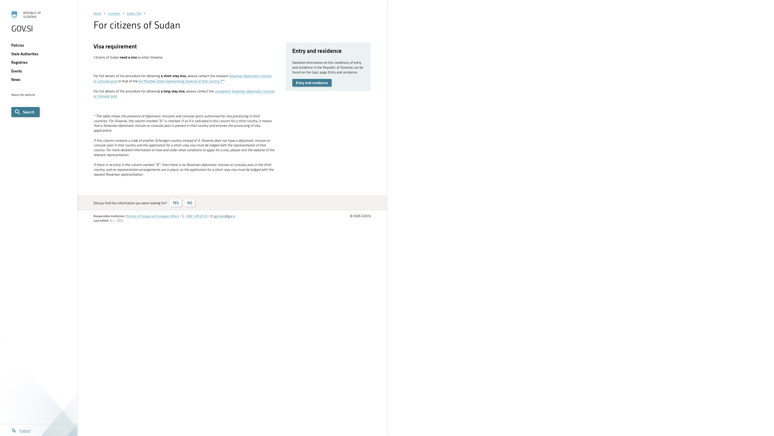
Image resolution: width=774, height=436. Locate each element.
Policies (17, 45)
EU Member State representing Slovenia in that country (179, 81)
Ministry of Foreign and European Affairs (152, 216)
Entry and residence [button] (312, 82)
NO (189, 202)
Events (16, 71)
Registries (19, 62)
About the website (23, 95)
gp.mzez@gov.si (224, 216)
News (15, 79)
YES (176, 202)
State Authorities (24, 54)
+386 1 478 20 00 (196, 216)
